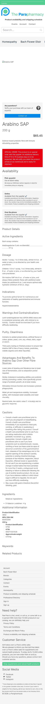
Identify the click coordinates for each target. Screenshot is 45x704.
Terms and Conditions (11, 627)
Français (4, 3)
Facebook (9, 674)
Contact (32, 24)
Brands (6, 575)
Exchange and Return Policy (14, 631)
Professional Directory (11, 598)
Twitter (8, 677)
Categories (7, 579)
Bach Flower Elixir (31, 41)
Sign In (6, 601)
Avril (29, 647)
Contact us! (22, 116)
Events (14, 24)
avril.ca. (34, 654)
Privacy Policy (8, 623)
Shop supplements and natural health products (21, 664)
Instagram (9, 679)
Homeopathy (9, 41)
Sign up (6, 605)
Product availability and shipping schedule (26, 204)
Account (23, 24)
